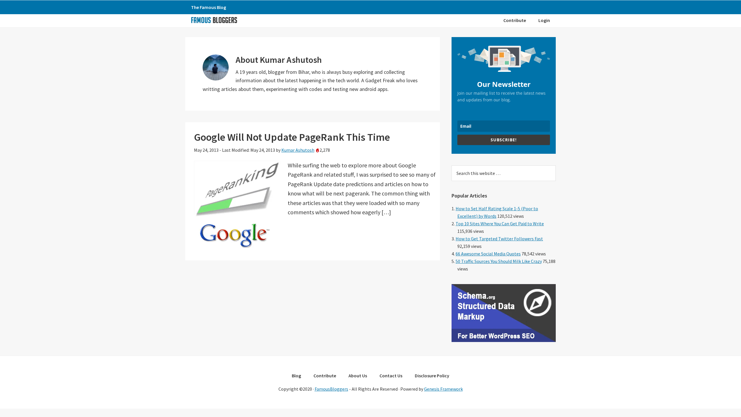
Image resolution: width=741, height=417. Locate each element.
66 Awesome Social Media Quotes (488, 254)
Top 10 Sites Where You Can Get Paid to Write (500, 223)
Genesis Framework (443, 389)
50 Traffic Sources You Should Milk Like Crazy (499, 261)
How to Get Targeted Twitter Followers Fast (499, 239)
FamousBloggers (331, 389)
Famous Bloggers (214, 20)
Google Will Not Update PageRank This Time (292, 137)
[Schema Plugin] (504, 340)
